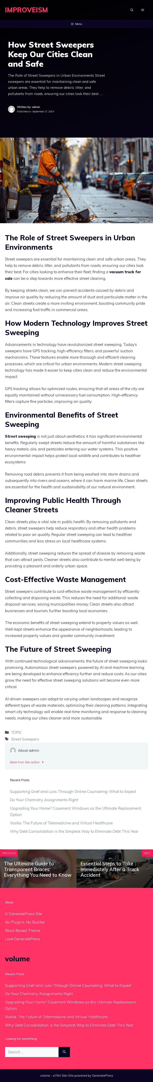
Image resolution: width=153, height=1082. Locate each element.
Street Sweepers (25, 739)
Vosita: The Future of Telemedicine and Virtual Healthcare (61, 823)
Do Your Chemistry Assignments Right (44, 799)
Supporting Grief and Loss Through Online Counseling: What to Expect (73, 791)
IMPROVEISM (26, 10)
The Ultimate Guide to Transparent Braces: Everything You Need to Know (38, 869)
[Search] (64, 1052)
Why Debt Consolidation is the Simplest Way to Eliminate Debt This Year (74, 831)
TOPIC (16, 732)
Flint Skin (61, 1075)
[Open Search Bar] (132, 10)
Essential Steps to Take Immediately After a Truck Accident (109, 869)
